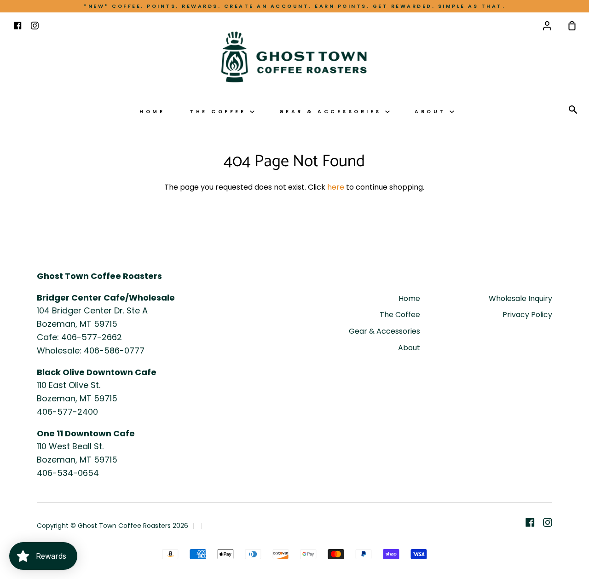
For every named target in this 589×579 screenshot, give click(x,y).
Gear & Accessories (332, 111)
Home (152, 111)
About (432, 111)
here (335, 187)
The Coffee (220, 111)
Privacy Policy (527, 314)
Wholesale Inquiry (520, 298)
